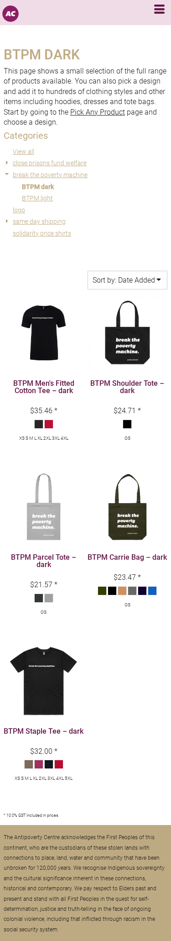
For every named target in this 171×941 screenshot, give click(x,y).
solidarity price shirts (42, 233)
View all (23, 151)
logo (19, 210)
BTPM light (37, 198)
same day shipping (39, 221)
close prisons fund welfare (50, 163)
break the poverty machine (50, 175)
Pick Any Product (97, 112)
